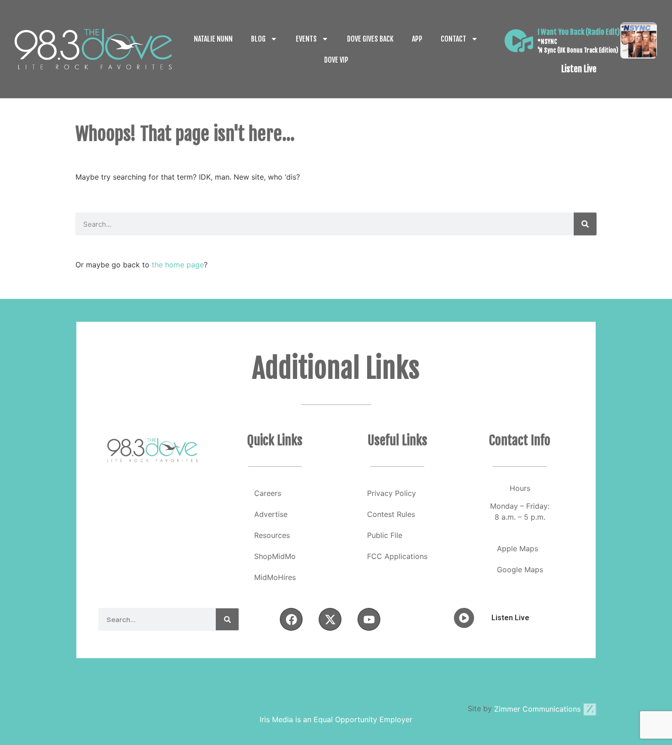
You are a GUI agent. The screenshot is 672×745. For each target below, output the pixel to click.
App (417, 38)
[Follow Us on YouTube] (368, 619)
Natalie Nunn (213, 38)
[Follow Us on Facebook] (291, 619)
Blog (258, 38)
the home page (178, 264)
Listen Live (579, 69)
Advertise (271, 514)
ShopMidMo (275, 556)
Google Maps (520, 569)
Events (306, 38)
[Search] (585, 224)
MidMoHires (275, 577)
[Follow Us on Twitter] (330, 619)
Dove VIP (336, 59)
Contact (453, 38)
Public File (384, 535)
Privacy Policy (391, 493)
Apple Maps (517, 548)
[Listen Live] (519, 40)
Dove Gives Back (370, 38)
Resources (272, 535)
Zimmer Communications (538, 708)
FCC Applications (397, 556)
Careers (267, 493)
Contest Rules (391, 514)
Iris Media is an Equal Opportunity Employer (336, 719)
